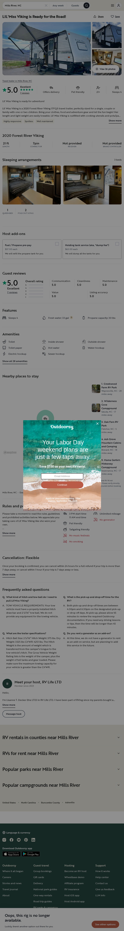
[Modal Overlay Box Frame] (62, 465)
